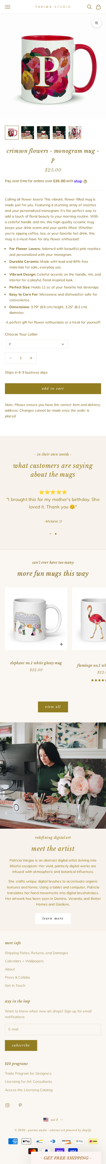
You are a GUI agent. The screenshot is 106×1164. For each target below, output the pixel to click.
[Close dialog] (87, 543)
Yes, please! (53, 598)
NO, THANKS (53, 612)
